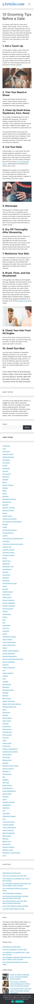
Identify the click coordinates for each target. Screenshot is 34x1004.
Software (5, 796)
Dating (4, 558)
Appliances (6, 468)
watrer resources (8, 830)
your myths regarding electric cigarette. (15, 906)
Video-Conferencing (9, 827)
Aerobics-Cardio (7, 454)
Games (4, 617)
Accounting (6, 446)
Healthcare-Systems (9, 637)
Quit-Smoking (7, 754)
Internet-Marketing (8, 662)
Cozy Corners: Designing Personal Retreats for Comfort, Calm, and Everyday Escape (20, 984)
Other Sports (6, 721)
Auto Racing (6, 474)
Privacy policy (19, 1001)
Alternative (6, 460)
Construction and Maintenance (12, 538)
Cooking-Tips (6, 547)
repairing (5, 763)
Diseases (5, 572)
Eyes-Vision (6, 594)
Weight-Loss (6, 841)
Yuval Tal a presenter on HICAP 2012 (14, 876)
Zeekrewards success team (11, 873)
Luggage (5, 681)
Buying (4, 513)
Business (5, 505)
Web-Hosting (6, 836)
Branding (5, 496)
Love (4, 679)
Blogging (5, 488)
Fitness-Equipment (8, 603)
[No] (32, 999)
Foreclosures (6, 614)
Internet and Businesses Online (12, 659)
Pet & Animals (7, 735)
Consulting (5, 541)
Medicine (5, 695)
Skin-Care (5, 782)
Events (4, 586)
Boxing (4, 493)
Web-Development (8, 833)
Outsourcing (6, 726)
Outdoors (5, 723)
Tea (3, 810)
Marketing (5, 687)
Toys (4, 819)
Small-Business (7, 788)
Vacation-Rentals (8, 824)
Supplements (6, 805)
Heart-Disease (7, 639)
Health (4, 634)
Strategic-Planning (8, 802)
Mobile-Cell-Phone (8, 701)
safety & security (8, 768)
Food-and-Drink (7, 608)
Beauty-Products (8, 485)
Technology (6, 813)
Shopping (5, 780)
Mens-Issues (6, 698)
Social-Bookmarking (9, 791)
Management (6, 684)
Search (4, 424)
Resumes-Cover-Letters (10, 766)
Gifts (4, 620)
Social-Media (6, 794)
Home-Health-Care (8, 645)
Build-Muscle (6, 502)
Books (4, 491)
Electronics (6, 580)
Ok (12, 1001)
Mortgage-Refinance (9, 707)
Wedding (5, 839)
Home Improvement (9, 642)
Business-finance (8, 510)
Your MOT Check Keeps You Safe (13, 909)
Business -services (8, 507)
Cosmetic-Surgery (8, 550)
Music (4, 709)
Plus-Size (5, 738)
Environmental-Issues (9, 583)
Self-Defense (6, 774)
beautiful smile (23, 301)
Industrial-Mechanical (9, 656)
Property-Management (10, 749)
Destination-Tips (7, 566)
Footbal (4, 611)
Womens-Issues (7, 850)
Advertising (6, 451)
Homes (4, 648)
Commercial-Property (9, 530)
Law (3, 670)
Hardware (5, 631)
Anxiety (4, 465)
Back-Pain (5, 477)
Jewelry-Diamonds (8, 667)
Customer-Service (8, 555)
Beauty (4, 482)
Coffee (4, 527)
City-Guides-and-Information (12, 521)
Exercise (5, 589)
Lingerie (5, 676)
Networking (6, 712)
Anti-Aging (6, 463)
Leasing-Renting (7, 673)
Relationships (6, 760)
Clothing (5, 524)
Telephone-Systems (9, 816)
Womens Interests (8, 847)
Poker (4, 740)
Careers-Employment (9, 519)
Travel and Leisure (8, 822)
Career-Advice (7, 516)
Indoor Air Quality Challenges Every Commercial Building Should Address (19, 977)
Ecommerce (6, 575)
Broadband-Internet (9, 499)
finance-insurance (8, 600)
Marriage (5, 693)
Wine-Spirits (6, 844)
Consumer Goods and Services (12, 544)
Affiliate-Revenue (8, 457)
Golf (3, 622)
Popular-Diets (6, 743)
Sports (4, 799)
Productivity (6, 746)
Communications (8, 533)
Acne (4, 449)
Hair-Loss (5, 628)
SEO (3, 777)
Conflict (5, 535)
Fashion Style (6, 597)
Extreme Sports (7, 592)
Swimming (5, 808)
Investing (5, 665)
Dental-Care (6, 561)
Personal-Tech (7, 732)
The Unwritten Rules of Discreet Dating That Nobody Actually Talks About (20, 991)
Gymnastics (6, 625)
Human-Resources (8, 653)
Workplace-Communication (11, 853)
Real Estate (6, 757)
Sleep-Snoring (7, 785)
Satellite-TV (6, 771)
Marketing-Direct (8, 690)
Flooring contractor (8, 606)
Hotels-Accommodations (10, 651)
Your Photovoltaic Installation (12, 893)
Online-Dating (7, 718)
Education (5, 578)
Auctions (5, 471)
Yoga (4, 855)
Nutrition (5, 715)
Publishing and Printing (10, 752)
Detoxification (7, 569)
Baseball (5, 479)
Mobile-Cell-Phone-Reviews (11, 704)
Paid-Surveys (6, 729)
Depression (6, 564)
